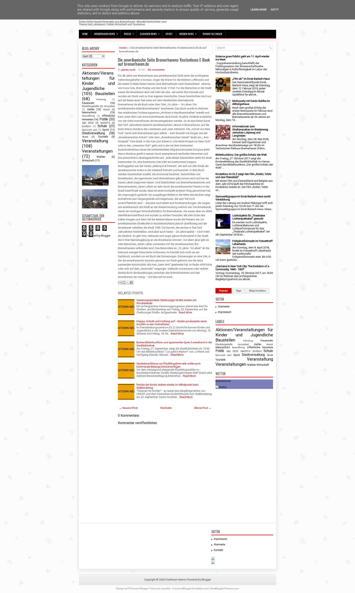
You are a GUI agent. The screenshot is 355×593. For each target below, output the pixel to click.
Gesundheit (109, 106)
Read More (185, 312)
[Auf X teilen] (128, 282)
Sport (169, 34)
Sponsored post (89, 130)
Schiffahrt (86, 126)
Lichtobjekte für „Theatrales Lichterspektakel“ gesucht (248, 217)
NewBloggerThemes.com (225, 588)
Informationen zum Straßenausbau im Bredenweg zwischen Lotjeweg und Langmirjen (250, 131)
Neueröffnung (88, 116)
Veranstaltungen (212, 34)
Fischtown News (175, 579)
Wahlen (101, 156)
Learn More (259, 9)
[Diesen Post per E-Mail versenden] (120, 282)
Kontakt (218, 550)
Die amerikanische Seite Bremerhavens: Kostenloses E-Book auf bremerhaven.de (164, 62)
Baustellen (105, 93)
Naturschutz (89, 112)
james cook (128, 69)
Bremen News (187, 34)
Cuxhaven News (149, 34)
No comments (156, 69)
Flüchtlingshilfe (90, 106)
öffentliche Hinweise (260, 347)
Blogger (105, 235)
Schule (102, 126)
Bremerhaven (223, 381)
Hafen (90, 109)
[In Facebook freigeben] (131, 282)
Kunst (106, 109)
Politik (103, 119)
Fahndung (101, 99)
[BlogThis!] (124, 282)
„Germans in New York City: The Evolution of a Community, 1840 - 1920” (242, 268)
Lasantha (166, 588)
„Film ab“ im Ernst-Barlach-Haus (251, 78)
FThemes (133, 588)
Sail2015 (105, 122)
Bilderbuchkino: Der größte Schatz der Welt (241, 154)
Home (85, 34)
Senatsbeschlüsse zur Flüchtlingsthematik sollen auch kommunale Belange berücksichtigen (168, 365)
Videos (129, 34)
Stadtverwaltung (93, 133)
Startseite (166, 407)
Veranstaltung (95, 140)
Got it (275, 9)
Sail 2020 (88, 122)
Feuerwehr (88, 103)
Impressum (224, 312)
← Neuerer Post (128, 407)
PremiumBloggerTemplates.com (190, 588)
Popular (223, 290)
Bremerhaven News (106, 34)
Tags (238, 290)
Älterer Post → (202, 407)
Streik (85, 136)
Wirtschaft (88, 160)
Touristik (103, 136)
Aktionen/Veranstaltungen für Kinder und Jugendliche (98, 81)
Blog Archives (257, 290)
